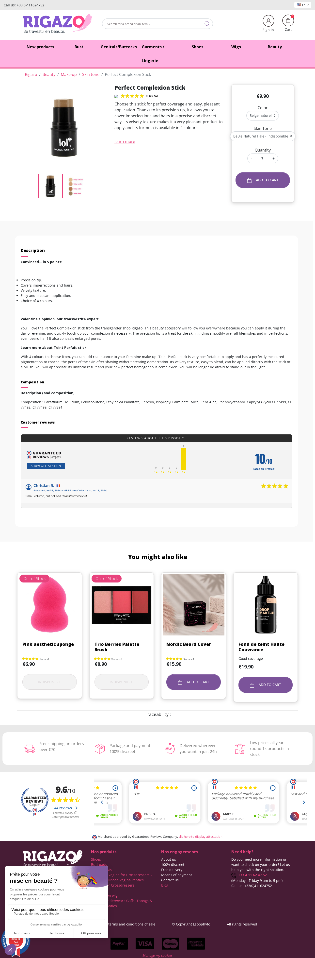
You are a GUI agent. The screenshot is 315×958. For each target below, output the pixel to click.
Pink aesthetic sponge (48, 644)
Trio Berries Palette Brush (116, 646)
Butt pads (99, 864)
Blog (164, 885)
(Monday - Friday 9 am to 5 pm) (257, 880)
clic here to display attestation (200, 837)
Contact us (170, 880)
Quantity (263, 150)
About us (168, 859)
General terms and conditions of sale (124, 924)
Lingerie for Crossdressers (112, 885)
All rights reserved (242, 924)
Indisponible (49, 682)
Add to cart (267, 180)
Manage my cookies (157, 955)
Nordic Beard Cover (188, 644)
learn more (124, 141)
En (303, 5)
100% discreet (172, 864)
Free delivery (171, 869)
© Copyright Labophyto (191, 924)
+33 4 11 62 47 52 (251, 874)
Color (263, 107)
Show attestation (46, 466)
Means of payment (176, 874)
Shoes (96, 859)
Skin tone (263, 128)
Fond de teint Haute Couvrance (261, 646)
